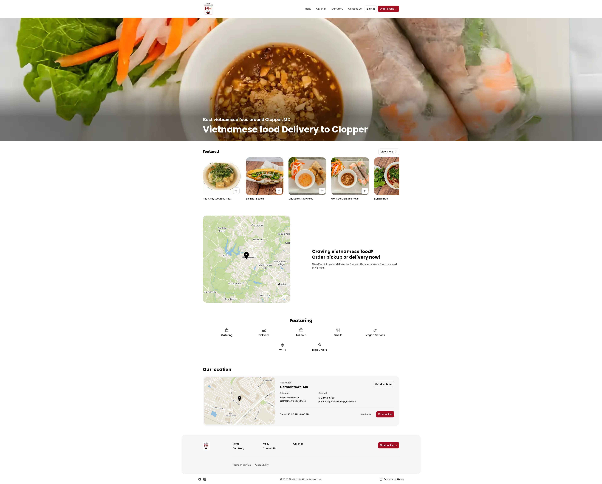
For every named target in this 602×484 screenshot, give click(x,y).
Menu (308, 8)
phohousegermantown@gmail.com (337, 401)
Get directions (383, 384)
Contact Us (355, 8)
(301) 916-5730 (326, 397)
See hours (365, 414)
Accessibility (262, 465)
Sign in (371, 8)
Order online (385, 414)
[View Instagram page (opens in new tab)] (205, 479)
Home (235, 443)
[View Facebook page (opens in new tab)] (200, 479)
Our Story (337, 8)
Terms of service (241, 465)
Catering (321, 8)
